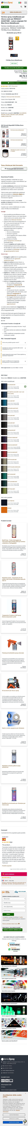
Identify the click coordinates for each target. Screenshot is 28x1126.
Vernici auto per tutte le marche (9, 1028)
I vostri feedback (9, 874)
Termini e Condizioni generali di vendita (8, 1089)
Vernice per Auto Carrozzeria (13, 96)
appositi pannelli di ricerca (12, 251)
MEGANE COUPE (14, 114)
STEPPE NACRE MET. (12, 459)
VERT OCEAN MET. (11, 474)
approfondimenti (11, 304)
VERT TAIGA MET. (11, 489)
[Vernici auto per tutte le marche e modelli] (14, 1022)
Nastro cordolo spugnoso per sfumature (13, 728)
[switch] (25, 1124)
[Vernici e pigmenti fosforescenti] (14, 1010)
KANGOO (24, 113)
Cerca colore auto (15, 12)
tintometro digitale (18, 194)
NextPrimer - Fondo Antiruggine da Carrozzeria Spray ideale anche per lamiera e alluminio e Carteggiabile (13, 541)
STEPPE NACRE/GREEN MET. (13, 467)
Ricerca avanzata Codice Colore (10, 923)
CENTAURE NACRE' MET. (12, 408)
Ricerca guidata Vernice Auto (12, 929)
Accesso (6, 6)
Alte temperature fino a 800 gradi (9, 966)
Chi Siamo (3, 1087)
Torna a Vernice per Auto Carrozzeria (12, 165)
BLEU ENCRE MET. (11, 384)
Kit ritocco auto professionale (17, 130)
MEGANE (3, 114)
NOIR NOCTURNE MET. (12, 437)
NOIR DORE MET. (11, 423)
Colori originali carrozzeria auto (9, 978)
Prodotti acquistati (6, 865)
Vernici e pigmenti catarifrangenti (9, 1003)
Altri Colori (14, 63)
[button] (20, 3)
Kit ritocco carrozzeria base (17, 140)
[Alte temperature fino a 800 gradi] (14, 960)
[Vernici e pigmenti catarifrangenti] (14, 997)
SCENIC (8, 114)
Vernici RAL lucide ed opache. (8, 991)
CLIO (20, 113)
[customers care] (14, 944)
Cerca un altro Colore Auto (14, 68)
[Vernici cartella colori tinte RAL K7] (14, 1035)
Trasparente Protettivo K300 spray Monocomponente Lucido (11, 616)
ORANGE (9, 508)
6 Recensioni (14, 86)
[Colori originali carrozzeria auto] (14, 972)
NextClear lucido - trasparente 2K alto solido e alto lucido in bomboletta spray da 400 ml (13, 579)
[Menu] (25, 3)
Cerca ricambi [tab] (22, 891)
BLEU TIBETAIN (10, 500)
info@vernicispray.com (9, 1070)
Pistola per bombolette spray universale (13, 653)
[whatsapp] (14, 949)
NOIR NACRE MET (11, 430)
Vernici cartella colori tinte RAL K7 (9, 1041)
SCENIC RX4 (8, 116)
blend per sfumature (17, 219)
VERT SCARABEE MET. (12, 481)
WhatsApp (16, 249)
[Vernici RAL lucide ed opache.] (14, 985)
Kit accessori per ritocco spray (10, 690)
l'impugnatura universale (13, 240)
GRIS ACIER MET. (11, 415)
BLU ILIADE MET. (11, 401)
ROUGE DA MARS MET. (12, 445)
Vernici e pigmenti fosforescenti (9, 1016)
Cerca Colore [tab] (7, 892)
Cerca (8, 914)
